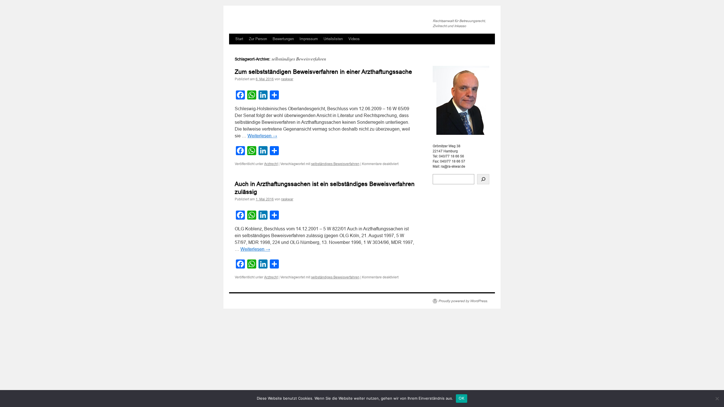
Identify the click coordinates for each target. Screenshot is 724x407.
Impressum (308, 39)
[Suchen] (483, 179)
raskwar (287, 79)
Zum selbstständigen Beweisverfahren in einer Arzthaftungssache (323, 71)
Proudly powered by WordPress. (463, 301)
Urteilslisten (333, 39)
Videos (354, 39)
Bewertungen (283, 39)
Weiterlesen (262, 135)
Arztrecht (271, 164)
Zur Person (258, 39)
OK (461, 398)
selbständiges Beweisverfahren (335, 164)
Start (239, 39)
